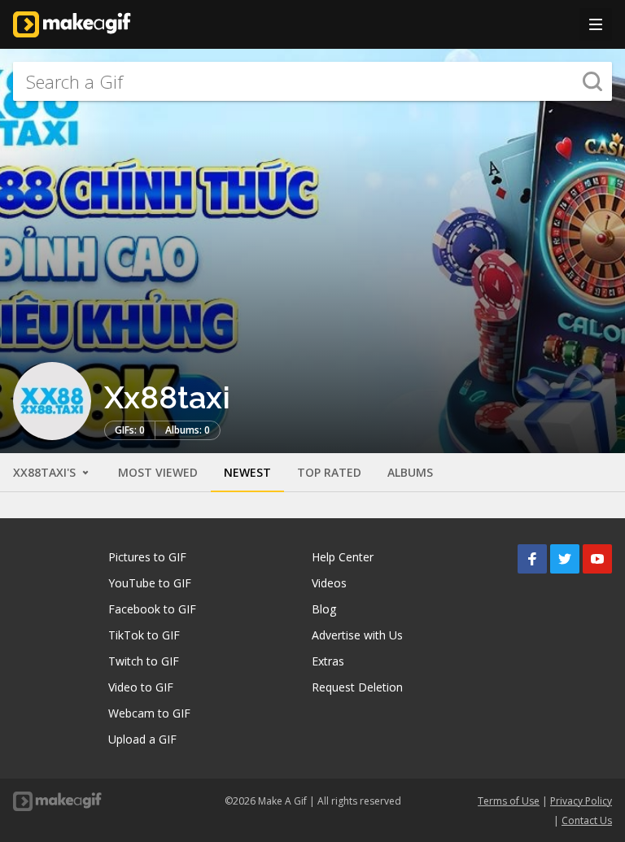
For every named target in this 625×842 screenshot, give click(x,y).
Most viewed (158, 472)
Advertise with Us (357, 635)
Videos (329, 583)
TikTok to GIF (144, 635)
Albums (410, 472)
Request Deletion (357, 687)
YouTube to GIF (149, 583)
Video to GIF (140, 687)
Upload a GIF (142, 739)
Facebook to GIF (152, 609)
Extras (328, 661)
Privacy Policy (581, 801)
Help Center (343, 557)
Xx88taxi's (46, 472)
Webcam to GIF (149, 713)
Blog (324, 609)
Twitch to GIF (143, 661)
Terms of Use (509, 801)
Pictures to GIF (147, 557)
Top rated (329, 472)
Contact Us (587, 820)
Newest (247, 472)
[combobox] (312, 81)
